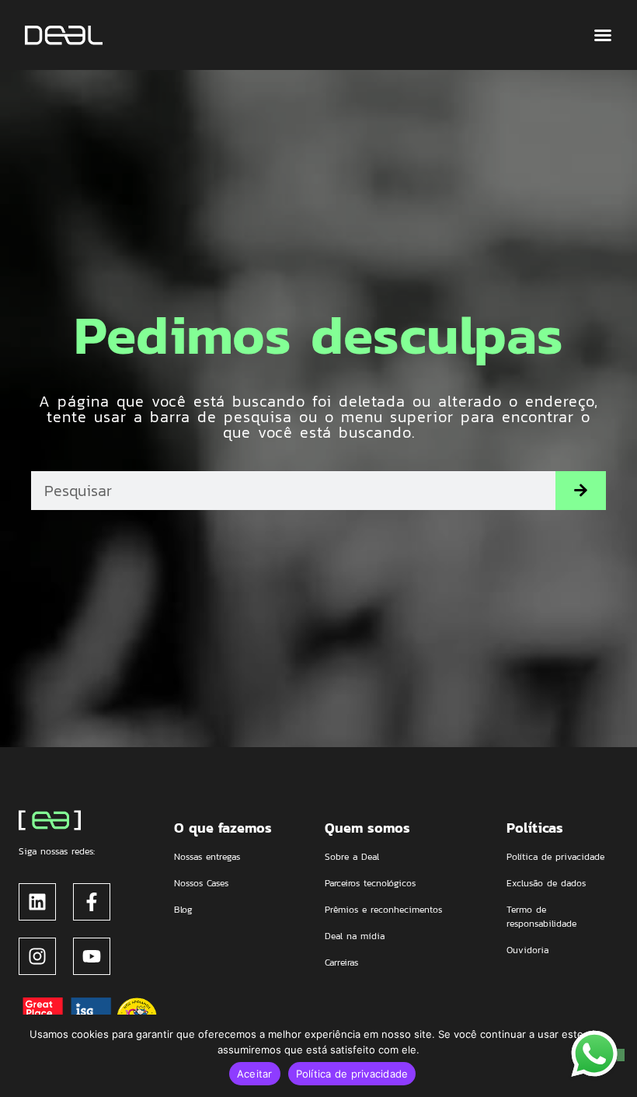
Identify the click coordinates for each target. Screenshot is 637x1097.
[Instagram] (37, 956)
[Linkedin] (37, 902)
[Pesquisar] (580, 490)
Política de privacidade (352, 1073)
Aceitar (255, 1073)
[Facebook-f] (91, 902)
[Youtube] (91, 956)
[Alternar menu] (602, 35)
